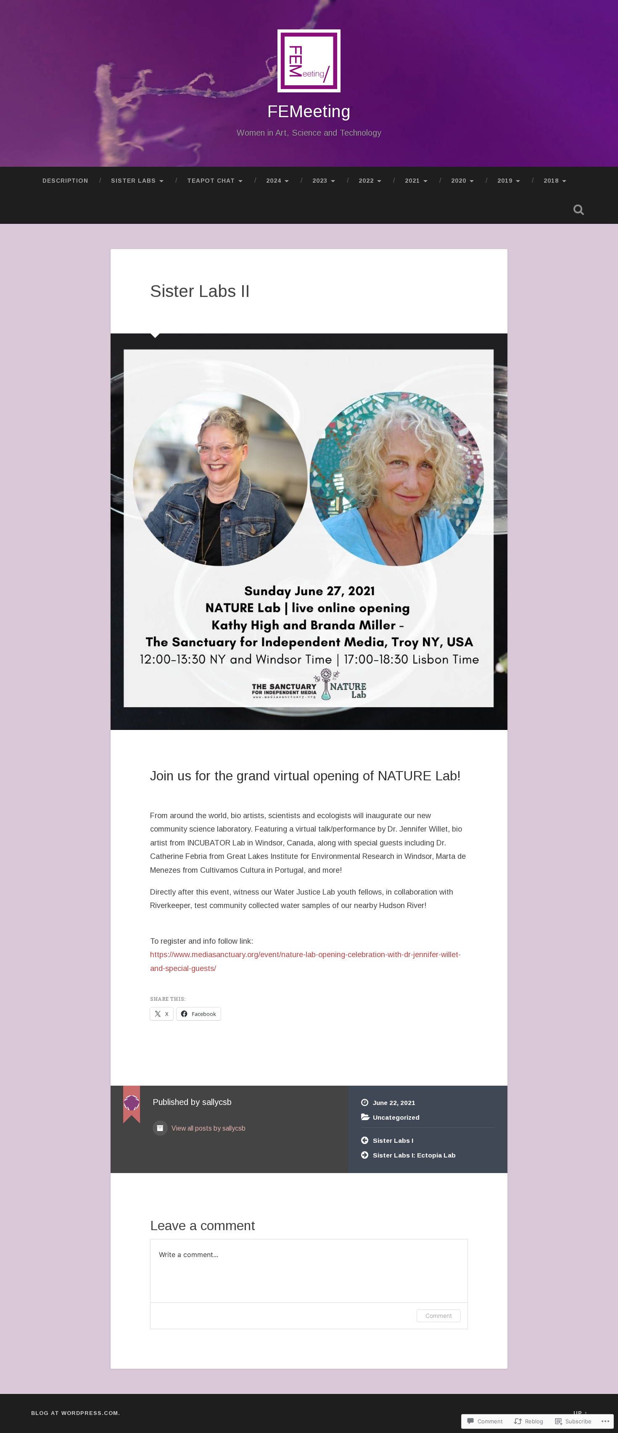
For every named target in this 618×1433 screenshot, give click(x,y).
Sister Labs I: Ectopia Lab (414, 1155)
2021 (412, 181)
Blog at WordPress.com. (75, 1413)
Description (65, 181)
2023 (319, 181)
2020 (458, 181)
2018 (551, 181)
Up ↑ (580, 1413)
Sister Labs (133, 181)
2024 (273, 181)
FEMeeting (309, 111)
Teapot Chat (211, 181)
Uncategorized (396, 1117)
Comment (438, 1315)
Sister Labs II (200, 291)
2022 (366, 181)
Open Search (578, 209)
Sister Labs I (393, 1140)
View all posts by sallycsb (208, 1128)
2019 (504, 181)
